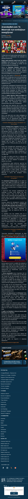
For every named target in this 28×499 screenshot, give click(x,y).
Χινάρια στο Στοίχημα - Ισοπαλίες (8, 375)
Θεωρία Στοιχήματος (5, 413)
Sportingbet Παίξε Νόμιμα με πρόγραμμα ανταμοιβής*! (14, 177)
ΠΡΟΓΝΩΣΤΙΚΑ (4, 370)
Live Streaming (4, 409)
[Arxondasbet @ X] (11, 467)
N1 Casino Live (4, 450)
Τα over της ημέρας (5, 386)
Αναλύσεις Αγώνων (5, 393)
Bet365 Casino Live (5, 459)
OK (14, 493)
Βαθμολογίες (4, 404)
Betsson (2, 436)
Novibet (2, 420)
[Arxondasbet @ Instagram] (7, 467)
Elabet (2, 423)
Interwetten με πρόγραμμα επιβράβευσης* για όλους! (14, 230)
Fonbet (2, 427)
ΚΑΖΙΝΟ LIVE (4, 438)
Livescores (3, 406)
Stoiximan (3, 418)
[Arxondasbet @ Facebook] (3, 467)
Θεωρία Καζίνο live (5, 461)
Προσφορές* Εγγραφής (6, 411)
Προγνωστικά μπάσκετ (6, 384)
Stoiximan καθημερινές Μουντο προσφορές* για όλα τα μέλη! (14, 123)
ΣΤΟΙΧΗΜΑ (3, 390)
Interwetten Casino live (6, 454)
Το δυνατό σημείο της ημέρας (7, 379)
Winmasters (3, 431)
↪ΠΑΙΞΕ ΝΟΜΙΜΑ (14, 257)
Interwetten (3, 429)
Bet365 (2, 434)
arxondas (8, 35)
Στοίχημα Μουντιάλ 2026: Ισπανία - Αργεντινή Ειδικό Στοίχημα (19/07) (12, 362)
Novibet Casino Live (5, 443)
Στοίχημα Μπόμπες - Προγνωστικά (8, 373)
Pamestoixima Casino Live (6, 448)
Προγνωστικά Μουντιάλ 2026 (10, 24)
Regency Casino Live (5, 452)
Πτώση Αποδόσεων (5, 398)
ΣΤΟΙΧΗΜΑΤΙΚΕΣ (4, 415)
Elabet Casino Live (5, 445)
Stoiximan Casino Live (5, 441)
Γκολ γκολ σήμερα (5, 388)
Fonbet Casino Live (5, 456)
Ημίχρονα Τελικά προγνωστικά (7, 377)
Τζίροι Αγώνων (4, 400)
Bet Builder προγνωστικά (6, 381)
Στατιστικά (3, 402)
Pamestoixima (4, 425)
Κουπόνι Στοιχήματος (6, 395)
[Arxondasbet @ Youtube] (15, 467)
